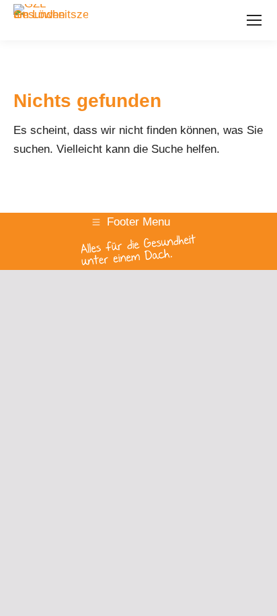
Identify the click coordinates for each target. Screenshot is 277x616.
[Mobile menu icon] (254, 20)
